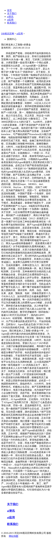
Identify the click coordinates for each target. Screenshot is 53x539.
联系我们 (11, 23)
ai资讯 (10, 16)
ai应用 (10, 19)
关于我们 (11, 13)
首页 (9, 10)
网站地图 (13, 536)
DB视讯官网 (7, 33)
